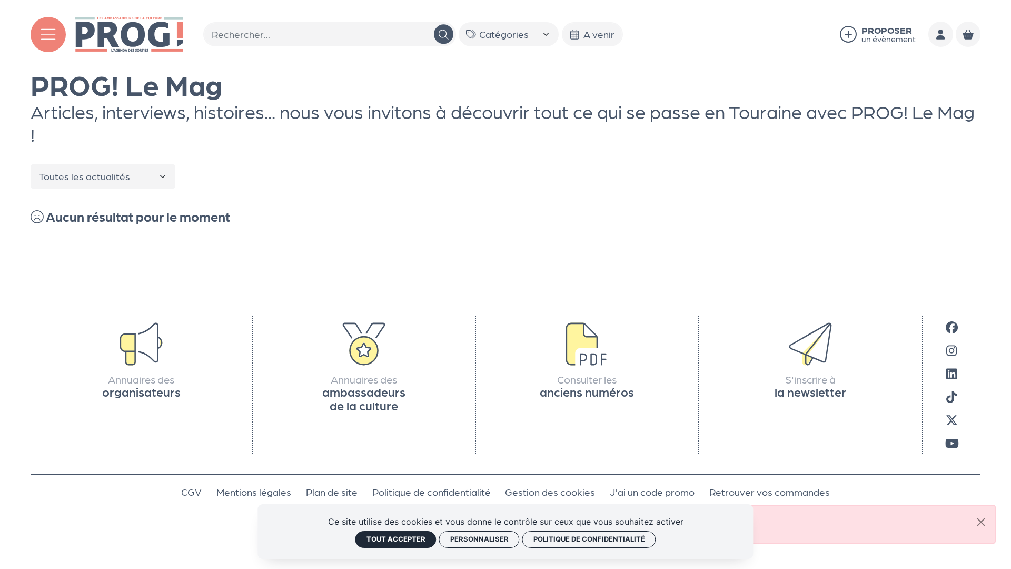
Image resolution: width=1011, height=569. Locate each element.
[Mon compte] (941, 34)
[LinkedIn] (951, 373)
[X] (952, 419)
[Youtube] (952, 442)
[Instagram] (951, 349)
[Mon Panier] (968, 34)
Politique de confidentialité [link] (589, 539)
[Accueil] (129, 32)
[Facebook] (952, 326)
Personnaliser (479, 539)
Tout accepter (395, 539)
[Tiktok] (951, 396)
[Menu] (48, 34)
